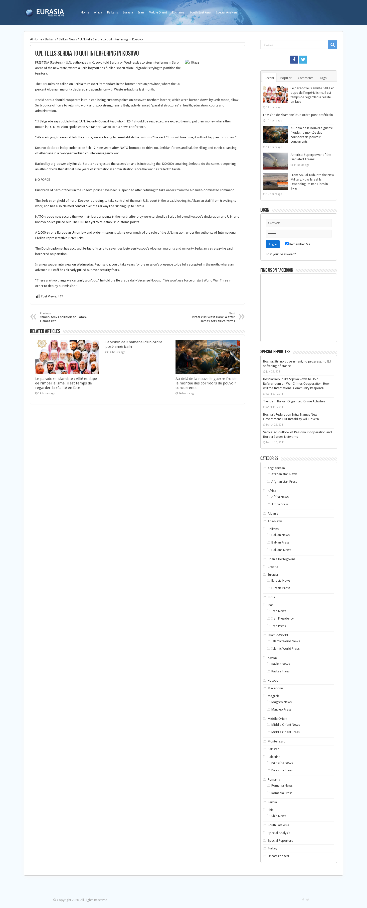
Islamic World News (285, 641)
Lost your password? (281, 254)
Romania (178, 12)
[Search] (332, 44)
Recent (269, 78)
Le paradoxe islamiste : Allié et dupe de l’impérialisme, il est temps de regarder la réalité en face (66, 383)
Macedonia (276, 688)
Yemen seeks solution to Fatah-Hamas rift (63, 317)
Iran (141, 12)
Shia (271, 810)
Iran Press (278, 626)
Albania (273, 513)
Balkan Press (280, 542)
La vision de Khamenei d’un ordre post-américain (298, 115)
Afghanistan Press (284, 481)
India (271, 597)
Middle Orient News (285, 724)
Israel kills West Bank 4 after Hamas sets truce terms (213, 317)
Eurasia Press (280, 588)
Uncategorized (278, 856)
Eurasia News (280, 580)
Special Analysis (226, 12)
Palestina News (282, 763)
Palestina (274, 757)
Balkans (112, 12)
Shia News (278, 816)
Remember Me (299, 244)
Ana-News (275, 521)
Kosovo (273, 680)
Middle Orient (158, 12)
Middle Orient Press (285, 732)
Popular (286, 78)
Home (85, 12)
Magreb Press (281, 709)
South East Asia (200, 12)
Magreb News (281, 702)
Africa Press (279, 504)
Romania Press (281, 793)
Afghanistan (276, 468)
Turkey (272, 848)
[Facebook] (294, 60)
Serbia (272, 802)
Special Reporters (280, 840)
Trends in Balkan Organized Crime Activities (294, 401)
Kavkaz (272, 658)
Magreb (273, 696)
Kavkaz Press (280, 671)
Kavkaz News (280, 664)
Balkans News (281, 550)
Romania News (282, 785)
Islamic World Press (285, 648)
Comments (305, 78)
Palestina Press (282, 770)
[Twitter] (303, 60)
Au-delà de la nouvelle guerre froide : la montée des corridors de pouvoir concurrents (207, 383)
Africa (98, 12)
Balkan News (68, 39)
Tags (323, 78)
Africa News (280, 497)
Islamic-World (278, 635)
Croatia (273, 567)
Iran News (278, 611)
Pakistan (273, 749)
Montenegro (277, 741)
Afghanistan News (284, 474)
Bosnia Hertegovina (282, 559)
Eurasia (128, 12)
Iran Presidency (282, 618)
